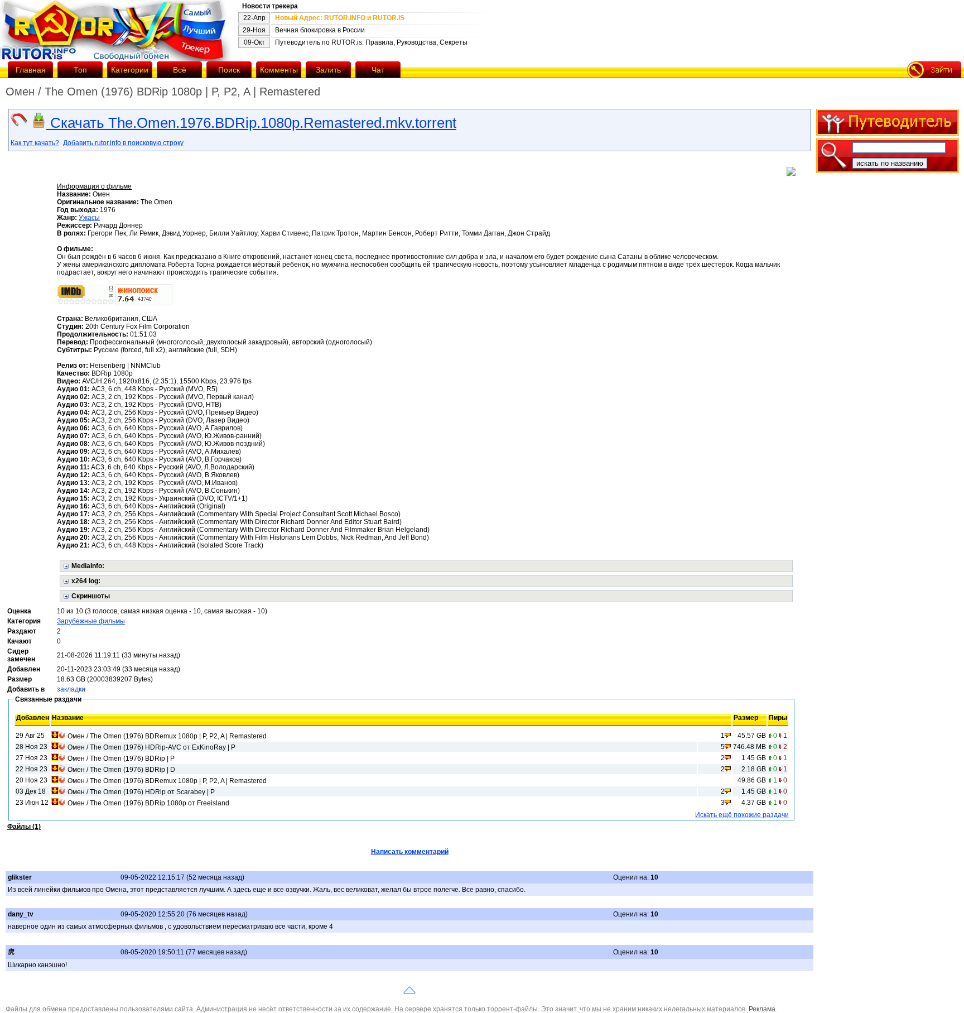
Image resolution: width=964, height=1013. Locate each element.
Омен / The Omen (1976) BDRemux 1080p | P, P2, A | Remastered (167, 736)
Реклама (762, 1009)
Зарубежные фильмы (91, 621)
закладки (71, 689)
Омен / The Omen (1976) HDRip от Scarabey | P (141, 792)
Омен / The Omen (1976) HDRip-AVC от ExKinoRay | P (151, 747)
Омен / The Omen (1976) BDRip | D (121, 770)
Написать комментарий (410, 852)
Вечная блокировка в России (320, 30)
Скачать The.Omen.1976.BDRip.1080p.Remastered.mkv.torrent (251, 122)
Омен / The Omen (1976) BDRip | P (121, 758)
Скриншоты (90, 596)
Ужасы (89, 218)
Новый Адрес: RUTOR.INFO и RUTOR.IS (339, 18)
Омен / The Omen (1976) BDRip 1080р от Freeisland (148, 803)
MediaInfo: (87, 566)
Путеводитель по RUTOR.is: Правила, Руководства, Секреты (371, 42)
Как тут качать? (35, 143)
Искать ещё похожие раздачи (742, 815)
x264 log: (85, 581)
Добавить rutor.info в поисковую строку (123, 143)
